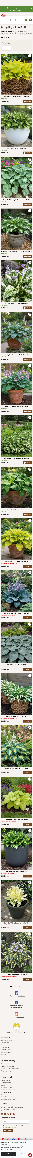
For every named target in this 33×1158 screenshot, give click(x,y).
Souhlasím (8, 1154)
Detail (27, 566)
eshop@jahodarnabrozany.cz (13, 1107)
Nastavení (24, 1154)
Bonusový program (6, 1087)
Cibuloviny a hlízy (6, 1042)
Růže (2, 1045)
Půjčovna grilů (5, 1054)
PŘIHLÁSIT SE (8, 1131)
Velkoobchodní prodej (7, 1066)
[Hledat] (10, 20)
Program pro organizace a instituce (11, 1071)
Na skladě (7, 43)
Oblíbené (15, 20)
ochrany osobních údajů (9, 1127)
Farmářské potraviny (7, 1049)
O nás (2, 1064)
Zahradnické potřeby (7, 1052)
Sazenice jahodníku (6, 1040)
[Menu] (30, 20)
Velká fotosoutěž (6, 1080)
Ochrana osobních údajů (8, 1099)
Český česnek (5, 1047)
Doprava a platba (6, 1082)
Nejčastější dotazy (6, 1092)
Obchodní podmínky (7, 1097)
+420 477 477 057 (9, 1110)
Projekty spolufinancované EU (10, 1068)
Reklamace (4, 1094)
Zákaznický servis (6, 1085)
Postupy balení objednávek (9, 1090)
